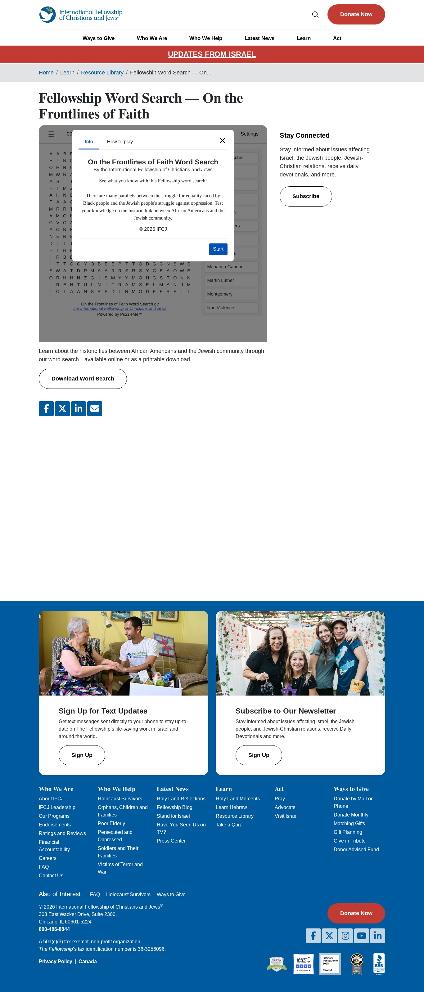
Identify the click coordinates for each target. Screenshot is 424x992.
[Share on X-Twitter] (62, 408)
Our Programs (54, 816)
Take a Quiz (229, 824)
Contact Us (51, 875)
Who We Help (205, 38)
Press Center (171, 840)
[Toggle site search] (315, 14)
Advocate (285, 807)
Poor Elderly (111, 823)
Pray (280, 798)
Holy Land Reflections (181, 798)
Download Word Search (83, 379)
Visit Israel (286, 816)
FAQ (44, 867)
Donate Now (356, 14)
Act (337, 38)
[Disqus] (153, 503)
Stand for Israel (173, 816)
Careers (47, 858)
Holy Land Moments (238, 798)
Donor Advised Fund (356, 849)
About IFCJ (51, 798)
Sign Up (81, 755)
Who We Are (152, 38)
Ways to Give (99, 38)
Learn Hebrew (231, 807)
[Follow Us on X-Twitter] (329, 935)
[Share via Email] (94, 408)
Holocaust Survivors (120, 798)
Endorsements (55, 824)
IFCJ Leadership (57, 807)
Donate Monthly (351, 814)
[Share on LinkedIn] (78, 408)
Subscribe (305, 196)
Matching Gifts (349, 823)
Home (46, 72)
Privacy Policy (55, 961)
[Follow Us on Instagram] (345, 935)
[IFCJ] (81, 14)
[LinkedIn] (377, 935)
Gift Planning (348, 832)
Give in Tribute (350, 840)
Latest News (259, 38)
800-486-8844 (54, 929)
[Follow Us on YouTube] (361, 935)
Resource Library (102, 72)
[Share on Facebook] (46, 408)
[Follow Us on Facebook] (313, 935)
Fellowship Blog (174, 807)
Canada (88, 961)
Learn (304, 38)
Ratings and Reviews (62, 833)
